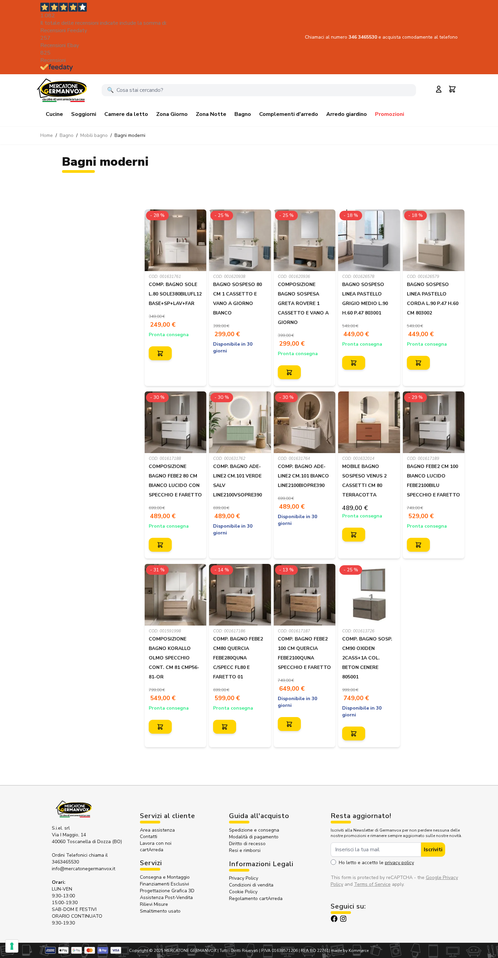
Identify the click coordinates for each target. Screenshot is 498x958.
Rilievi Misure (154, 904)
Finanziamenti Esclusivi (164, 884)
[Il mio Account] (439, 89)
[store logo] (61, 90)
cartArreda (151, 850)
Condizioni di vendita (251, 885)
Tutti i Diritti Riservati (239, 950)
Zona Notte (211, 114)
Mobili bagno (94, 135)
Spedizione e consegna (254, 830)
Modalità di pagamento (253, 837)
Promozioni (389, 114)
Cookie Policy (243, 892)
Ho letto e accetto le (376, 862)
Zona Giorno (172, 114)
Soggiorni (83, 114)
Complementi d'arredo (288, 114)
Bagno (242, 114)
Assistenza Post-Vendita (166, 897)
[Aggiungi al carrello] (160, 353)
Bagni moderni (130, 135)
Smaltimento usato (160, 911)
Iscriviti (433, 849)
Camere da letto (126, 114)
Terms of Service (372, 884)
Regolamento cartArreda (256, 898)
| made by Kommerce (349, 950)
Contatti (148, 836)
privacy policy (399, 862)
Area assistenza (158, 830)
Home (46, 135)
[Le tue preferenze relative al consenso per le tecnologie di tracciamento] (11, 946)
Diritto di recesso (247, 843)
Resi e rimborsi (245, 850)
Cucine (54, 114)
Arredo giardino (346, 114)
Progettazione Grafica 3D (167, 891)
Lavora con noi (155, 843)
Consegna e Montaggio (165, 877)
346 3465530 (363, 37)
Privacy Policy (243, 878)
